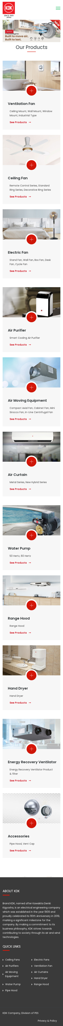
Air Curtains (41, 972)
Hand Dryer (18, 688)
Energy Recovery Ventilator (32, 762)
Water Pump (19, 548)
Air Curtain (17, 474)
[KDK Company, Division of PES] (9, 9)
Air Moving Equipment (27, 400)
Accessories (18, 836)
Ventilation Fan (21, 103)
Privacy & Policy (47, 1020)
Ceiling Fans (12, 959)
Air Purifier (17, 330)
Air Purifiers (12, 966)
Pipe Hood (11, 990)
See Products (18, 122)
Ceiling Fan (18, 178)
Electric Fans (41, 959)
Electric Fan (18, 252)
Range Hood (19, 618)
